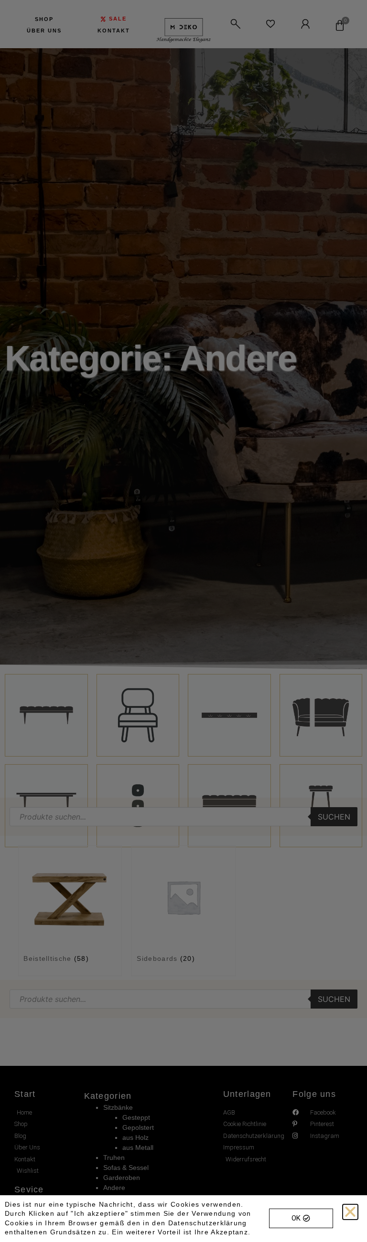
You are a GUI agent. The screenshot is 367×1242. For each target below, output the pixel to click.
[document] (183, 621)
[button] (350, 1212)
